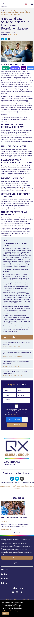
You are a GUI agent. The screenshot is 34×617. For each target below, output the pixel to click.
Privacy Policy (14, 414)
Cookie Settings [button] (14, 610)
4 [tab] (20, 532)
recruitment (22, 189)
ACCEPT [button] (5, 613)
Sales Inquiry (17, 557)
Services (4, 574)
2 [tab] (16, 532)
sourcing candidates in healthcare (10, 14)
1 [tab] (14, 532)
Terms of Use (17, 599)
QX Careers (17, 563)
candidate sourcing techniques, (24, 485)
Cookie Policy (25, 599)
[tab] (17, 569)
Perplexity (15, 68)
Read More (5, 529)
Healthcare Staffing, (13, 12)
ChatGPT (5, 68)
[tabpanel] (17, 514)
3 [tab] (18, 532)
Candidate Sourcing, (11, 11)
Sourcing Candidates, (25, 12)
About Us (4, 569)
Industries (4, 578)
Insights (4, 583)
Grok (23, 68)
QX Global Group (12, 34)
